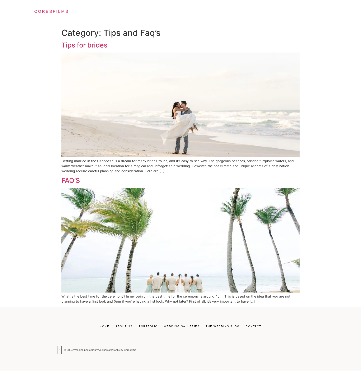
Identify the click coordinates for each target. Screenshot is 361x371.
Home (144, 13)
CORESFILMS (51, 11)
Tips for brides (84, 45)
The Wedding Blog (283, 13)
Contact (319, 13)
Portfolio (198, 13)
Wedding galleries (237, 13)
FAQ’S (70, 180)
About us (168, 13)
